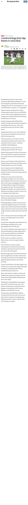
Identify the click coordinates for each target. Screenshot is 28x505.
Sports (6, 36)
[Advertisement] (14, 21)
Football (11, 36)
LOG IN (25, 1)
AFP (7, 45)
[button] (2, 2)
